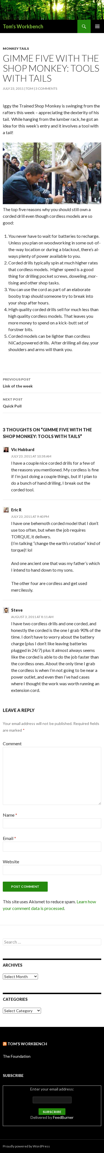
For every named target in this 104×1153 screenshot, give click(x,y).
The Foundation (17, 1056)
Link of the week (18, 382)
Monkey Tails (16, 48)
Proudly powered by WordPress (26, 1146)
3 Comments (46, 88)
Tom (29, 88)
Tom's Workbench (23, 26)
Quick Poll (13, 402)
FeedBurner (63, 1117)
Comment (12, 743)
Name (10, 814)
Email (9, 838)
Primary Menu (97, 26)
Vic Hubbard (22, 449)
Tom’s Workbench (27, 1043)
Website (11, 861)
